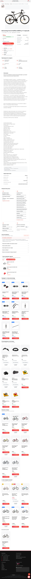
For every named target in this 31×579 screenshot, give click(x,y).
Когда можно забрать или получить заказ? (9, 243)
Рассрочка (3, 568)
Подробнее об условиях (5, 200)
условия (11, 48)
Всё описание (25, 35)
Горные (11, 3)
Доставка (18, 32)
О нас (2, 563)
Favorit (6, 32)
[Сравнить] (9, 284)
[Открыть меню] (30, 1)
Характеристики (14, 32)
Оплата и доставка (18, 554)
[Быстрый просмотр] (9, 285)
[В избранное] (9, 282)
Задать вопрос (26, 235)
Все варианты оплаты (20, 219)
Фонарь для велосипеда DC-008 (11, 272)
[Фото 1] (3, 6)
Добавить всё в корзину (11, 259)
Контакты (3, 553)
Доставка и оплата (4, 569)
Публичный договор (19, 558)
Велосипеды (7, 3)
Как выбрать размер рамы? (7, 237)
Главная (3, 3)
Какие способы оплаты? (6, 245)
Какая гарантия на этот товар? (7, 247)
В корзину (9, 43)
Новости (3, 567)
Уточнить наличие (6, 365)
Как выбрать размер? (6, 41)
